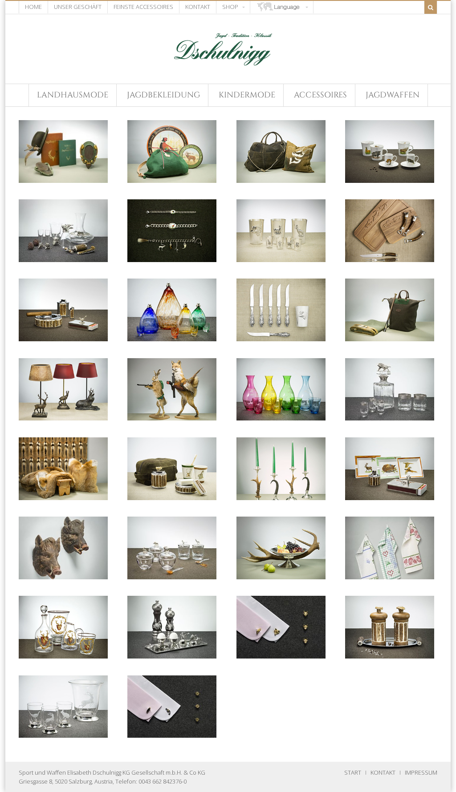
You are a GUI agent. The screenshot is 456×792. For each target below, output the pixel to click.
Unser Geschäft (78, 7)
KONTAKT (382, 772)
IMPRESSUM (421, 772)
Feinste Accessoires (143, 7)
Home (33, 7)
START (352, 772)
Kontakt (197, 7)
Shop (230, 7)
